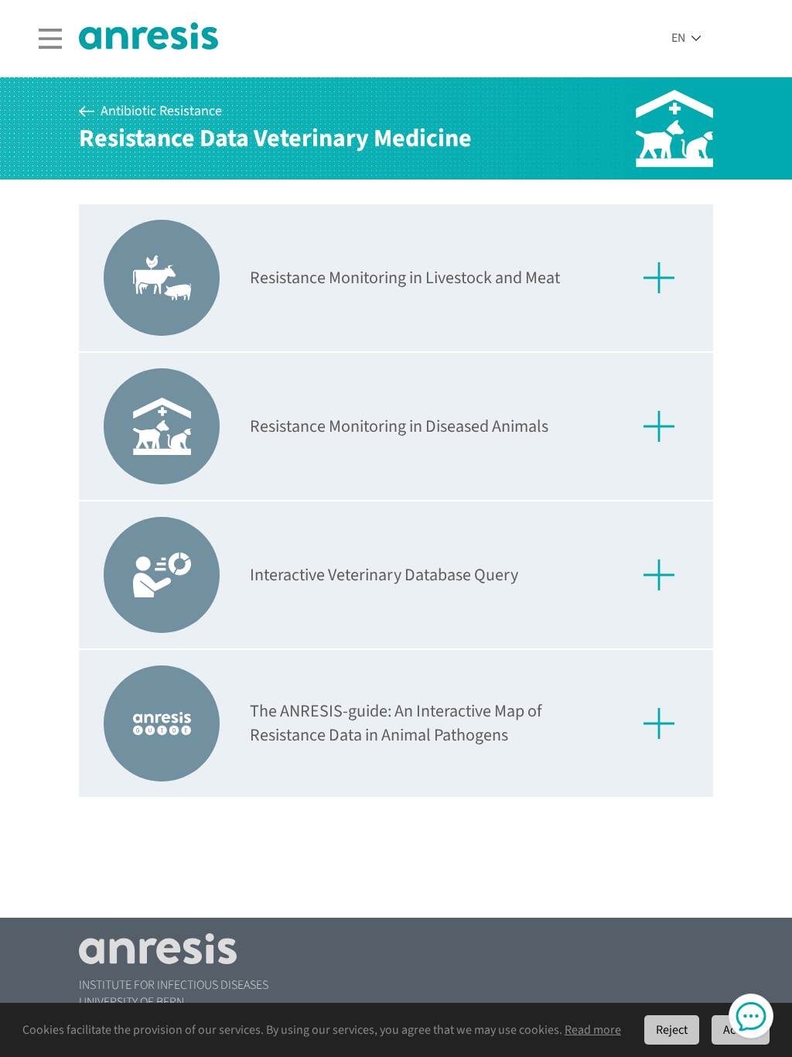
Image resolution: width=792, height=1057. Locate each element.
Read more (593, 1029)
